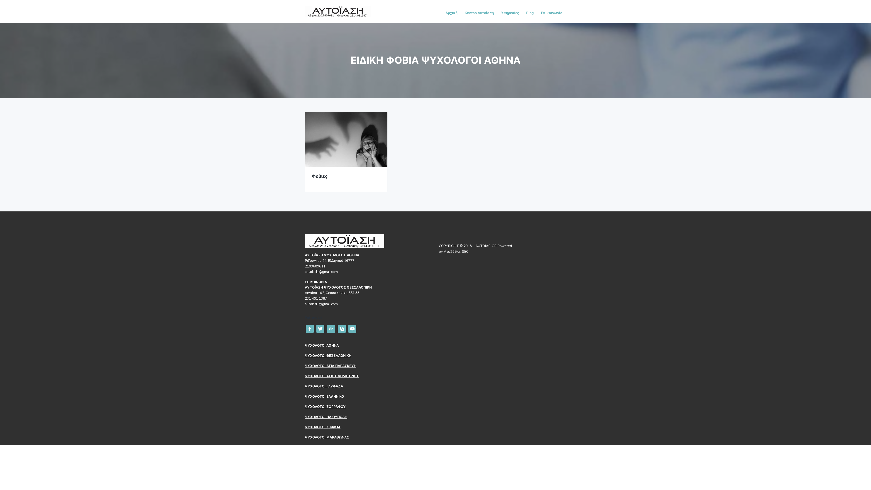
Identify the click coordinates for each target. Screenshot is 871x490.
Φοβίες (320, 176)
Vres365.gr (452, 251)
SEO (465, 251)
